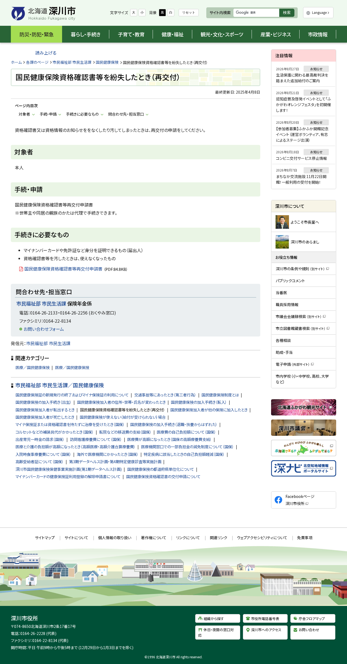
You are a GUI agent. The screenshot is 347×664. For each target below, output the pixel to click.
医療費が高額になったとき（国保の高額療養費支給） (169, 439)
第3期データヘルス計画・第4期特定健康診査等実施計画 (115, 461)
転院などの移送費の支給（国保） (125, 432)
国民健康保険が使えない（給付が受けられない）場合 (123, 417)
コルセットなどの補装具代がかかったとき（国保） (54, 432)
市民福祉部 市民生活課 (72, 62)
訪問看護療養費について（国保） (96, 439)
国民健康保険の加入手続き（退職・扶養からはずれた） (173, 424)
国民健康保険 (107, 62)
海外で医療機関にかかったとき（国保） (108, 454)
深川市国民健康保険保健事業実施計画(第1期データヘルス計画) (68, 469)
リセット (188, 12)
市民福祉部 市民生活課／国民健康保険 (59, 385)
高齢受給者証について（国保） (39, 461)
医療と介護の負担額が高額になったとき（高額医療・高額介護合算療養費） (75, 446)
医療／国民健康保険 (32, 367)
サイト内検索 (220, 12)
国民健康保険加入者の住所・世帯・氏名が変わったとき (121, 402)
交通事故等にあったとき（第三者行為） (165, 395)
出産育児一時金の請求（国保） (40, 439)
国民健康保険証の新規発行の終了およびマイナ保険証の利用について (72, 395)
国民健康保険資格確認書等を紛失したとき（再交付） (122, 409)
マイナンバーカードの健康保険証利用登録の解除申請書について (68, 476)
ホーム (16, 62)
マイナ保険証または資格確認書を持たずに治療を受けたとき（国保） (70, 424)
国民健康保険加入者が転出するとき (45, 409)
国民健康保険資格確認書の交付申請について (163, 476)
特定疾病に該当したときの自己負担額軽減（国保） (184, 454)
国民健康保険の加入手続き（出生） (43, 402)
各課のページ (37, 62)
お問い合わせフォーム (44, 329)
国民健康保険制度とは (220, 395)
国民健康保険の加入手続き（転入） (199, 402)
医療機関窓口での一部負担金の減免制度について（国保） (187, 446)
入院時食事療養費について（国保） (43, 454)
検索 (288, 13)
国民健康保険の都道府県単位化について (160, 469)
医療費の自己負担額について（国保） (186, 432)
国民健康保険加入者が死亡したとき (44, 417)
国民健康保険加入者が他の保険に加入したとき (209, 409)
